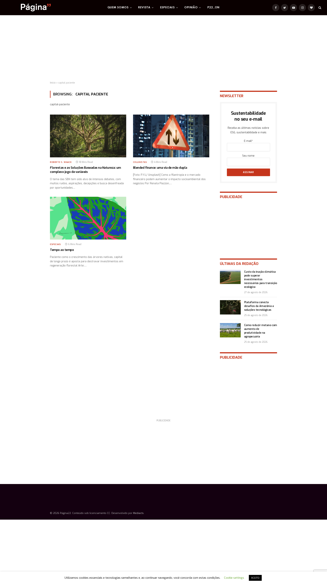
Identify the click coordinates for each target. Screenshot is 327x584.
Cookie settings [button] (234, 578)
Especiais (167, 7)
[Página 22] (28, 7)
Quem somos (117, 7)
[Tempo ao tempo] (88, 218)
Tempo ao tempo (62, 250)
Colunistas (140, 162)
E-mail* (248, 141)
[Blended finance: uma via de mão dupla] (171, 136)
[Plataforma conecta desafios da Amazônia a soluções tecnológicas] (230, 307)
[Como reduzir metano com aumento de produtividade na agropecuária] (230, 330)
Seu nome (248, 156)
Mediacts (138, 513)
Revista (144, 7)
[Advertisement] (163, 48)
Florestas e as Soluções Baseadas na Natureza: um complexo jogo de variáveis (85, 170)
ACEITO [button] (255, 577)
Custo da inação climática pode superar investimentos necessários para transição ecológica (260, 279)
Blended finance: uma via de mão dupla (160, 168)
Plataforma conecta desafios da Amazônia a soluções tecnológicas (259, 306)
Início (53, 82)
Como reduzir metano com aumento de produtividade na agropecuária (260, 330)
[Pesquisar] (319, 7)
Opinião (191, 7)
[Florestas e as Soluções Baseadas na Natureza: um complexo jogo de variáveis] (88, 136)
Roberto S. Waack (61, 162)
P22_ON (213, 7)
